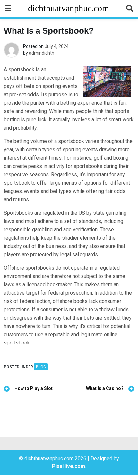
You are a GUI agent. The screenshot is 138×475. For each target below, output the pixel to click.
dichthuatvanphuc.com (68, 8)
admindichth (41, 53)
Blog (41, 367)
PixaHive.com (68, 466)
